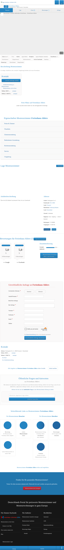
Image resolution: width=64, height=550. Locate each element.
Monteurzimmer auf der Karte (9, 88)
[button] (32, 33)
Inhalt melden (53, 368)
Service (6, 151)
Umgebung (7, 157)
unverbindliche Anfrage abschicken (35, 338)
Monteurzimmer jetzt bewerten (50, 255)
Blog (2, 534)
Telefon (10, 323)
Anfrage (58, 10)
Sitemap (45, 529)
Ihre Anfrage (12, 305)
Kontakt (54, 229)
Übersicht (7, 10)
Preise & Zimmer (9, 123)
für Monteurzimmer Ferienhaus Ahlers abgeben (7, 433)
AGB (45, 521)
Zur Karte (4, 357)
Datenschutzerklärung (31, 334)
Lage (20, 10)
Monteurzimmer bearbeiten (28, 521)
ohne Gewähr (41, 368)
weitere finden (23, 433)
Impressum (46, 516)
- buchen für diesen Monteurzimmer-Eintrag (40, 455)
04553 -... (8, 91)
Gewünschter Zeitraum (14, 291)
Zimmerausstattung (10, 134)
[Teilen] (58, 548)
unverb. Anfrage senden (12, 80)
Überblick (7, 129)
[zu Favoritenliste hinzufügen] (2, 14)
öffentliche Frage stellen (32, 399)
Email (10, 319)
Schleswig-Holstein (54, 207)
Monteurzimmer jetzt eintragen (32, 488)
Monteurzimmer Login (7, 541)
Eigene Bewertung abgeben (40, 239)
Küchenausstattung (10, 145)
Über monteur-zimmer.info (7, 530)
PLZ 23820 (52, 202)
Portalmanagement (48, 533)
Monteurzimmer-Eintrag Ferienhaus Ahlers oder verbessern (40, 434)
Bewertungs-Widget (26, 529)
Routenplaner (60, 165)
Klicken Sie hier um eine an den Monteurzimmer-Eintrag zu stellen (32, 389)
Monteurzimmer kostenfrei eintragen (30, 516)
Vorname (11, 310)
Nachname (11, 314)
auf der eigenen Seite (56, 433)
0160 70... (9, 93)
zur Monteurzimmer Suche (1, 6)
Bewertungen (45, 10)
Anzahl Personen (13, 296)
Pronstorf (49, 205)
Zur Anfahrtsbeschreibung (8, 360)
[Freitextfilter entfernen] (57, 2)
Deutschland (49, 210)
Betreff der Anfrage (13, 300)
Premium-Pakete (26, 525)
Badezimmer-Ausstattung (11, 140)
